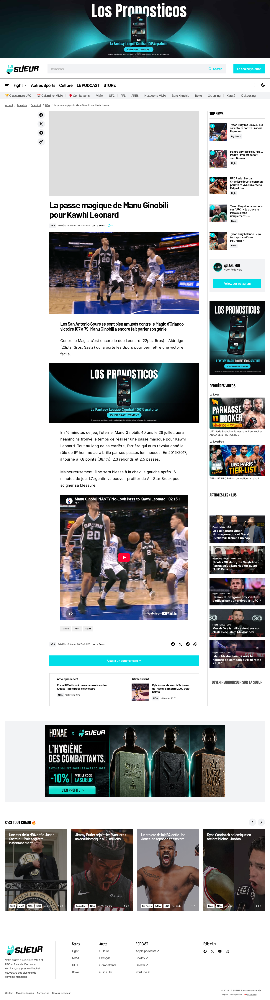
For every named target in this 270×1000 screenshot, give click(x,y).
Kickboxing (248, 95)
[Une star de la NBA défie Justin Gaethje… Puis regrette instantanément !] (36, 870)
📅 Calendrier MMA (50, 95)
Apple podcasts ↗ (147, 951)
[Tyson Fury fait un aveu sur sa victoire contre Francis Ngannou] (218, 132)
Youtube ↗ (143, 972)
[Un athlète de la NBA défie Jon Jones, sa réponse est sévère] (168, 870)
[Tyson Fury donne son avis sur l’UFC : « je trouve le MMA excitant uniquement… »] (218, 213)
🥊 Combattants (79, 95)
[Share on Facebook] (41, 115)
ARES (134, 95)
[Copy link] (41, 141)
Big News (236, 136)
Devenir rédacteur (61, 993)
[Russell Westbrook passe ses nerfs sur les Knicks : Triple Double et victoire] (87, 689)
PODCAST (142, 943)
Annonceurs (43, 993)
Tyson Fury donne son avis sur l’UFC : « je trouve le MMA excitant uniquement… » (246, 211)
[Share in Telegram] (41, 132)
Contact (9, 993)
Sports (76, 943)
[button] (7, 85)
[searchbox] (127, 68)
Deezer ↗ (142, 965)
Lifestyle (104, 958)
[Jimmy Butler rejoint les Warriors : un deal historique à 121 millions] (102, 870)
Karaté (231, 95)
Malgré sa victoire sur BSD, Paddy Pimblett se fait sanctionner (246, 155)
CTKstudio (252, 994)
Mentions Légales (25, 993)
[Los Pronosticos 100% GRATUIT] (135, 30)
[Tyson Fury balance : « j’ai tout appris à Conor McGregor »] (218, 241)
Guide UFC (106, 972)
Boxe (198, 95)
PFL (123, 95)
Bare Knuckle (180, 95)
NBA (47, 105)
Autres (103, 943)
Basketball (36, 105)
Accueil (9, 105)
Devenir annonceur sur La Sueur (237, 682)
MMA (99, 95)
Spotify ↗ (142, 958)
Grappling (214, 95)
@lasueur (232, 265)
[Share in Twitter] (41, 124)
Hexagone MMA (155, 95)
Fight (233, 163)
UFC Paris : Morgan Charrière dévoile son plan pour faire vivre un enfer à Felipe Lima (246, 183)
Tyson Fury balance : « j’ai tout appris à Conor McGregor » (245, 237)
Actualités (22, 105)
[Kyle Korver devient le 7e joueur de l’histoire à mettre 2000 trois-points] (161, 689)
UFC (112, 95)
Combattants (107, 965)
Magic (66, 628)
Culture (104, 951)
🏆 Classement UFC (18, 95)
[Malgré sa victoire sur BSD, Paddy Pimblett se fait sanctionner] (218, 159)
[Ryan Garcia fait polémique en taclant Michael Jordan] (234, 870)
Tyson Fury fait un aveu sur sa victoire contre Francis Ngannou (246, 128)
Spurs (88, 628)
